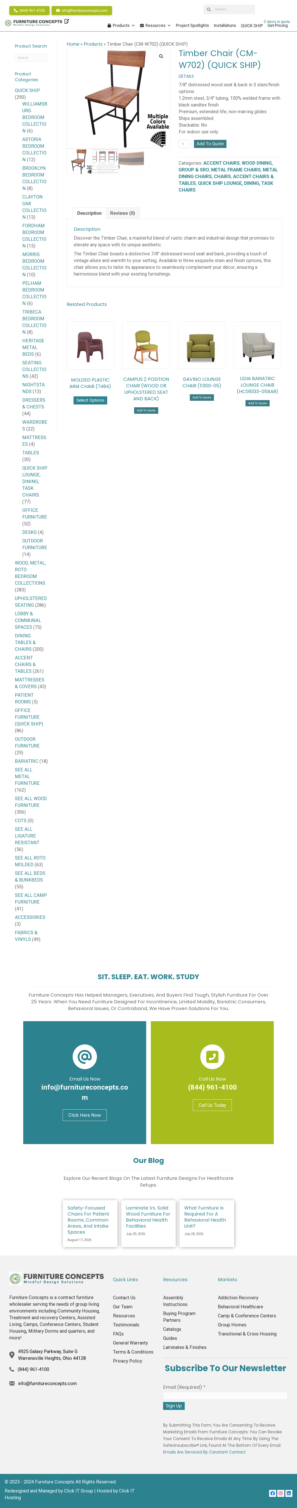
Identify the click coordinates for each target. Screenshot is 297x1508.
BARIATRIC (26, 761)
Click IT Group (78, 1491)
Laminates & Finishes (185, 1347)
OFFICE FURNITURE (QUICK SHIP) (29, 717)
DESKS (29, 532)
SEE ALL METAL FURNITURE (27, 776)
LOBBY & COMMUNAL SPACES (28, 620)
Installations (225, 25)
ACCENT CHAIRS (221, 163)
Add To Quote (210, 143)
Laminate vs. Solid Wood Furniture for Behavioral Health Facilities (148, 1217)
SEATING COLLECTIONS (34, 369)
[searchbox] (229, 9)
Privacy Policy (127, 1361)
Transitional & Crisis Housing (247, 1334)
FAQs (118, 1334)
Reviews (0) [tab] (122, 213)
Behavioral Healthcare (240, 1306)
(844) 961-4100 (32, 10)
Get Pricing (278, 25)
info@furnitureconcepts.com (84, 10)
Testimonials (126, 1325)
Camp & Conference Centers (247, 1316)
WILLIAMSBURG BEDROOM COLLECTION (34, 117)
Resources (155, 25)
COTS (20, 820)
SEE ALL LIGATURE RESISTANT (27, 835)
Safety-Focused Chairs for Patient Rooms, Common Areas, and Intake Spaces (88, 1220)
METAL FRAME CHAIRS (236, 170)
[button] (161, 56)
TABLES (30, 453)
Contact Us (124, 1297)
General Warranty (130, 1343)
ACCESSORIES (30, 917)
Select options (90, 400)
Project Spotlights (192, 25)
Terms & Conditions (133, 1352)
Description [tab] (89, 213)
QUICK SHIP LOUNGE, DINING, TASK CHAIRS (34, 481)
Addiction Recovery (238, 1297)
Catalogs (172, 1329)
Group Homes (232, 1325)
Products (121, 25)
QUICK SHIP (27, 90)
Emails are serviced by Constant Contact (204, 1452)
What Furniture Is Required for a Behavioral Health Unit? (205, 1217)
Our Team (122, 1306)
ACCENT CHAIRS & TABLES (25, 664)
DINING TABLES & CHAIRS (25, 642)
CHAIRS (222, 176)
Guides (170, 1338)
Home (73, 44)
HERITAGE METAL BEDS (33, 347)
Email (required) (184, 1387)
